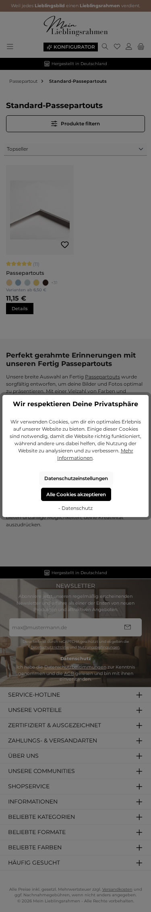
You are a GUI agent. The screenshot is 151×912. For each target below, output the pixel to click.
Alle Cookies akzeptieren (76, 494)
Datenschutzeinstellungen (76, 478)
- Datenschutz (75, 508)
